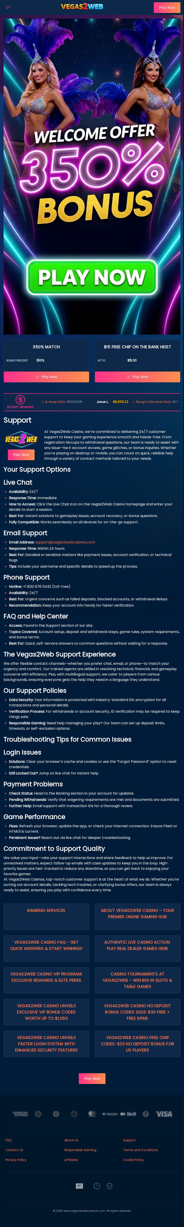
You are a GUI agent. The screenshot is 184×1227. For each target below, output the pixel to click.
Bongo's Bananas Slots (120, 402)
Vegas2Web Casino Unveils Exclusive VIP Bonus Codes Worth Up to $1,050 (46, 1012)
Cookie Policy (133, 1160)
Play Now (167, 7)
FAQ (8, 1140)
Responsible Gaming (80, 1150)
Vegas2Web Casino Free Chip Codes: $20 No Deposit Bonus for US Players (137, 1044)
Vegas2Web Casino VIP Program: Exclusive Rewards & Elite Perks (46, 977)
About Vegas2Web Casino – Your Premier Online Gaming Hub (137, 913)
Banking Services (46, 910)
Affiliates (71, 1160)
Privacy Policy (15, 1160)
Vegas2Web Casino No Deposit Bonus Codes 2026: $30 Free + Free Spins (137, 1012)
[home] (83, 12)
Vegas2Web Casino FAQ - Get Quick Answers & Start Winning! (46, 945)
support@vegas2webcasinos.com (65, 542)
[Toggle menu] (8, 7)
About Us (71, 1140)
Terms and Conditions (140, 1150)
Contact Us (14, 1150)
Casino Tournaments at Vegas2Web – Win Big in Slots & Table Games (137, 980)
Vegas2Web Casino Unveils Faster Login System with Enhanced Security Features (46, 1044)
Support (129, 1140)
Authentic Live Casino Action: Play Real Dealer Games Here (137, 945)
